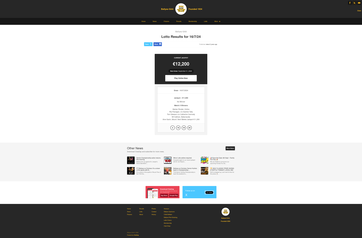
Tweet (147, 44)
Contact (154, 211)
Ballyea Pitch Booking (170, 217)
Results (178, 21)
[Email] (359, 3)
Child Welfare (168, 214)
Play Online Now (181, 78)
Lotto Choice (168, 220)
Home (144, 21)
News (155, 21)
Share (156, 44)
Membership (193, 21)
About (141, 214)
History (154, 214)
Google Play (174, 195)
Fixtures (166, 21)
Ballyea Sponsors (169, 211)
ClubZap (136, 235)
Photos (154, 209)
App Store (164, 195)
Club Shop (167, 226)
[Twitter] (354, 3)
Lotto (205, 21)
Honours (166, 209)
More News (230, 148)
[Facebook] (350, 3)
